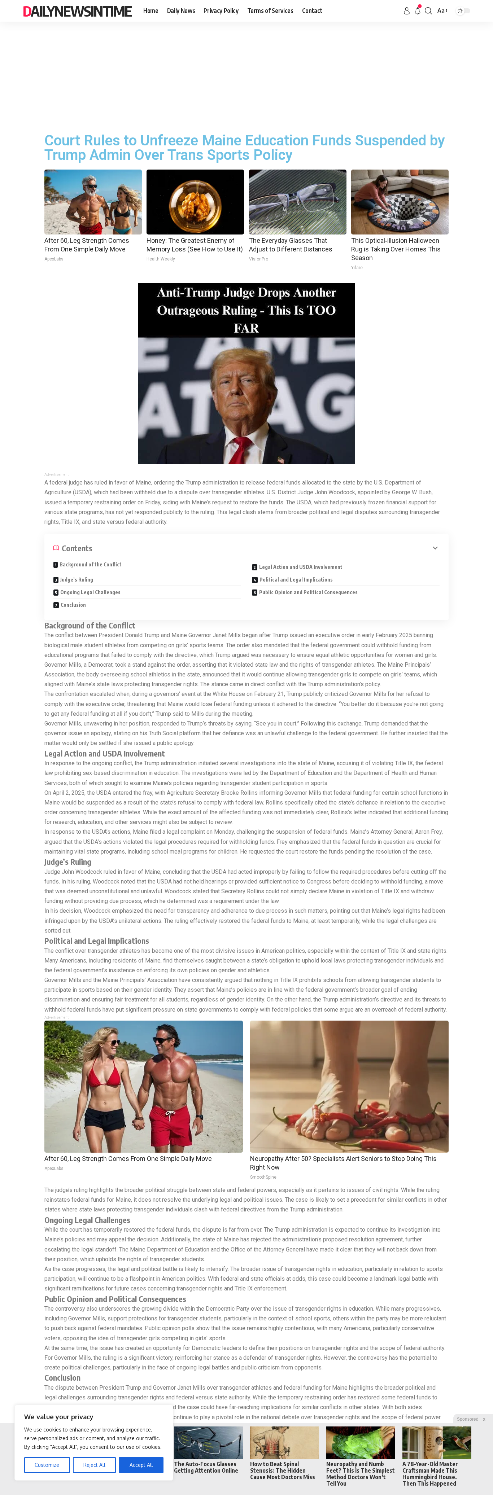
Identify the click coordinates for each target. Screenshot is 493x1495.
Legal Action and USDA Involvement (301, 567)
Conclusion (73, 605)
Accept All (141, 1465)
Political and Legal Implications (296, 579)
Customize (47, 1465)
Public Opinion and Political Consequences (308, 592)
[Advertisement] (246, 75)
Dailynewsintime (77, 10)
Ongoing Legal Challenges (90, 592)
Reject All (94, 1465)
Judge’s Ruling (76, 579)
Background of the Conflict (91, 564)
